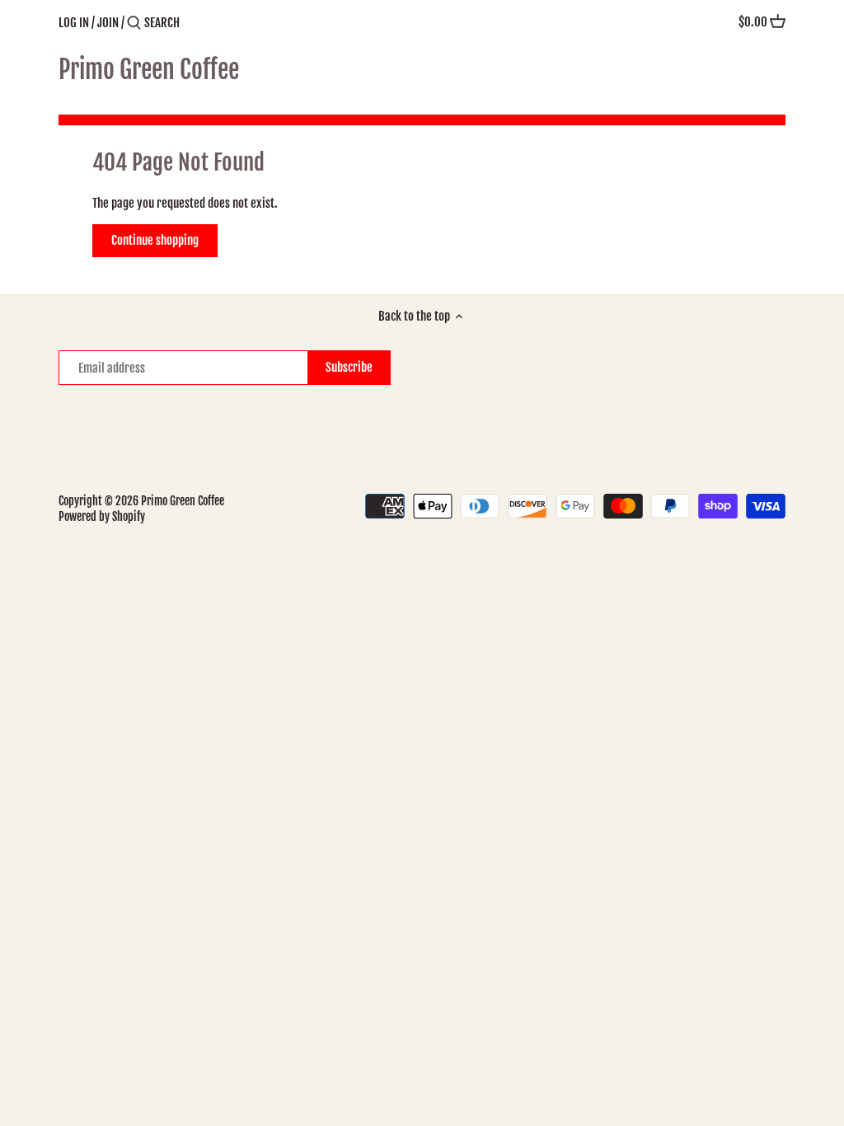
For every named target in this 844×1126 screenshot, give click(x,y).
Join (108, 22)
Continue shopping (155, 240)
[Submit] (134, 23)
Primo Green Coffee (149, 70)
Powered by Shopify (102, 516)
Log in (74, 22)
